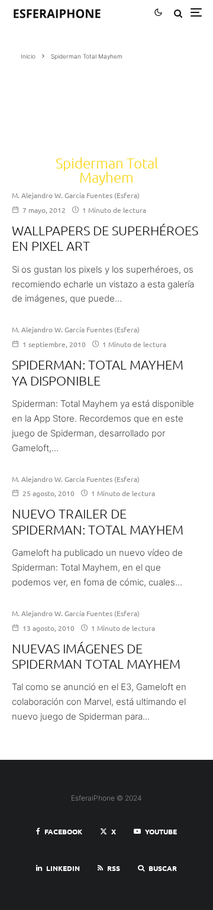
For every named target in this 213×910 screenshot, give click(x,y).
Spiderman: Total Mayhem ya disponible (97, 372)
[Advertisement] (73, 104)
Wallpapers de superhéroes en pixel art (105, 237)
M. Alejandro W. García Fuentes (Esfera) (76, 195)
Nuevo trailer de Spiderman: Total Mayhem (97, 521)
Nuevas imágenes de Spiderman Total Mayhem (96, 655)
